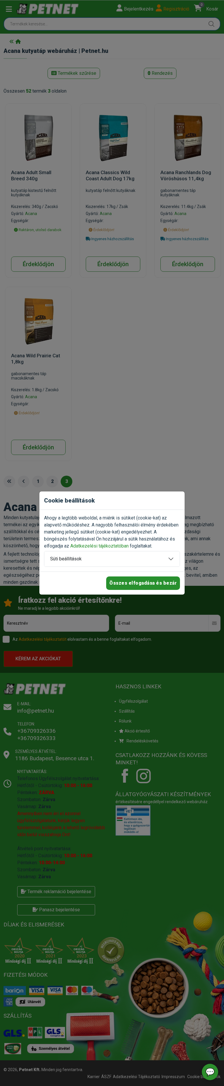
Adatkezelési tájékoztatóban (99, 546)
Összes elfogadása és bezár (143, 583)
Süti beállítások (66, 559)
